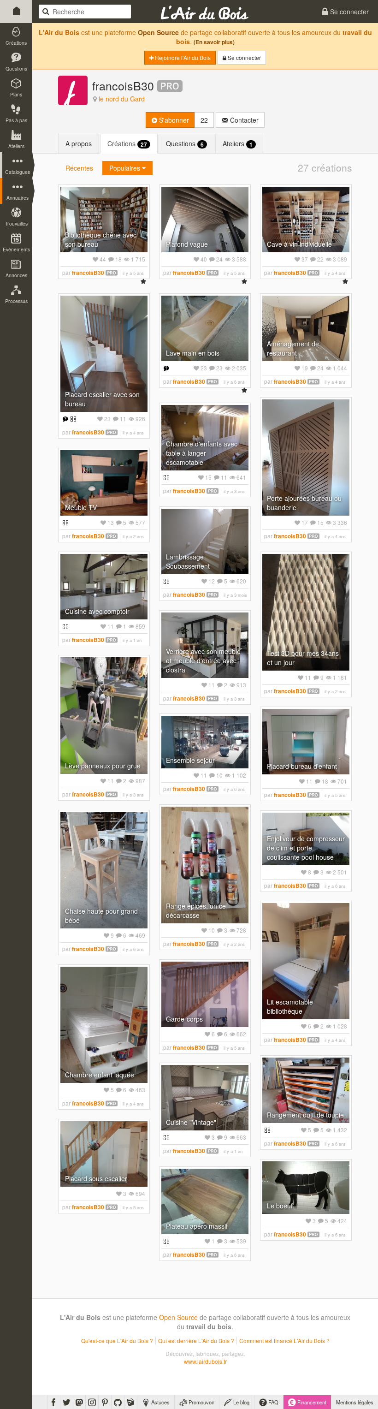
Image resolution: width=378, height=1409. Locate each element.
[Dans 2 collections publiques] (72, 418)
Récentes (79, 167)
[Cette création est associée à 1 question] (64, 418)
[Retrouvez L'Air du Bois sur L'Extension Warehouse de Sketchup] (130, 1402)
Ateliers (238, 144)
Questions (185, 144)
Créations (127, 144)
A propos (78, 143)
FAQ (272, 1402)
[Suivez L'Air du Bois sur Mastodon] (79, 1402)
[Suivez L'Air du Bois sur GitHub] (118, 1402)
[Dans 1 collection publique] (165, 477)
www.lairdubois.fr (205, 1361)
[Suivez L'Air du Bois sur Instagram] (92, 1402)
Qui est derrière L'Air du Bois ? (196, 1340)
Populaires (125, 167)
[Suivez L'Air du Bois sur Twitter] (66, 1402)
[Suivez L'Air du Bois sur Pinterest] (105, 1402)
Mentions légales (354, 1402)
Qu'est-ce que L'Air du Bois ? (117, 1340)
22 (204, 120)
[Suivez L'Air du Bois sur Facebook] (53, 1402)
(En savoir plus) (214, 42)
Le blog (240, 1402)
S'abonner (173, 120)
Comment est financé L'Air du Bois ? (284, 1340)
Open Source (158, 32)
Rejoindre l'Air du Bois (182, 57)
